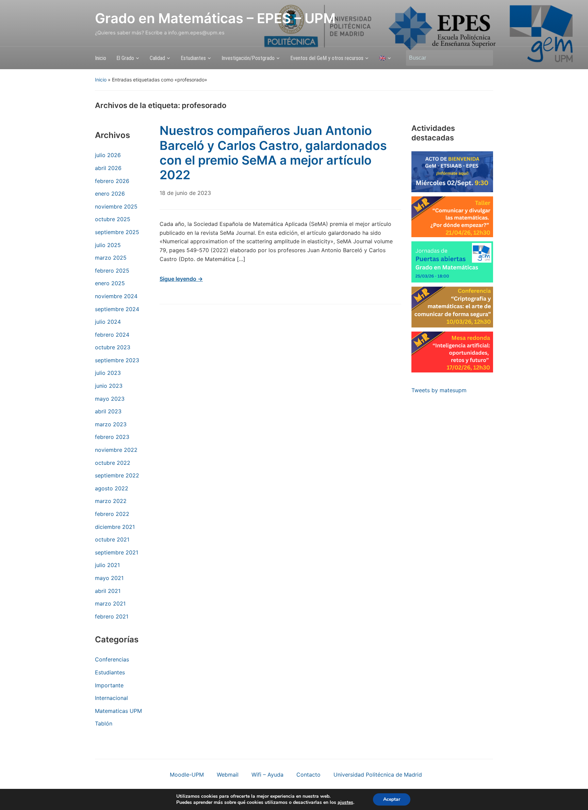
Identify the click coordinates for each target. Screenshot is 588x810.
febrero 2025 (112, 270)
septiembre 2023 (117, 360)
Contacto (308, 774)
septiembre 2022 (117, 475)
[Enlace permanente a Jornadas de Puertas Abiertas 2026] (452, 261)
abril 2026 (108, 168)
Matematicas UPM (118, 710)
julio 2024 (108, 321)
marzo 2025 (111, 257)
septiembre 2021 (116, 552)
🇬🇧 (382, 58)
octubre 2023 (112, 347)
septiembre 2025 (117, 232)
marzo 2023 (111, 424)
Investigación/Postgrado (248, 58)
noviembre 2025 (116, 206)
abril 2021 (107, 590)
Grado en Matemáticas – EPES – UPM (215, 18)
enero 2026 (110, 193)
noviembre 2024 (116, 296)
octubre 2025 (112, 219)
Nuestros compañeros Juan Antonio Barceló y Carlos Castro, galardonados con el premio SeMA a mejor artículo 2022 (273, 152)
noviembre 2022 (116, 449)
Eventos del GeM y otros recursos (326, 58)
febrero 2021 (111, 616)
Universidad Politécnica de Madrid (377, 774)
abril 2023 (108, 411)
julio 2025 (108, 245)
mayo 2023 (110, 398)
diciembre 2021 (115, 526)
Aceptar (391, 799)
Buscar (484, 58)
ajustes (345, 802)
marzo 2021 (110, 603)
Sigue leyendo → (181, 278)
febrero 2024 (112, 334)
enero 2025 (110, 283)
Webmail (228, 774)
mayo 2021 (109, 578)
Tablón (103, 723)
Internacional (111, 697)
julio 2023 (108, 372)
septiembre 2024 (117, 309)
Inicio (100, 58)
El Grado (125, 58)
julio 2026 (108, 155)
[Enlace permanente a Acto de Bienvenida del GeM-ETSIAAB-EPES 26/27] (452, 171)
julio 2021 (107, 565)
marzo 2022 (111, 501)
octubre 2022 (112, 462)
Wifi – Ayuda (267, 774)
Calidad (157, 58)
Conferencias (112, 659)
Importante (109, 685)
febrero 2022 (112, 513)
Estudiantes (193, 58)
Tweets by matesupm (439, 390)
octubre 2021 (112, 539)
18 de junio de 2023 (185, 192)
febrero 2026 (112, 181)
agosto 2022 (111, 488)
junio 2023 (108, 385)
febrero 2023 (112, 436)
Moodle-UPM (187, 774)
